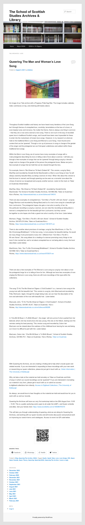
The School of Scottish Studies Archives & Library (27, 15)
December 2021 (14, 477)
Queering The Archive (26, 458)
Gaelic (45, 458)
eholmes (30, 70)
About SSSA (21, 46)
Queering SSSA (39, 460)
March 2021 (13, 498)
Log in (11, 509)
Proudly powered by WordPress (42, 517)
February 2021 (14, 501)
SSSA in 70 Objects (35, 46)
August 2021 (13, 487)
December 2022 (14, 470)
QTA (69, 458)
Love (57, 458)
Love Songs (63, 458)
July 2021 (12, 489)
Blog (16, 458)
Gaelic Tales (51, 458)
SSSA (35, 458)
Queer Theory (23, 460)
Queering (31, 460)
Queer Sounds (13, 460)
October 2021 (13, 482)
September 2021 (14, 484)
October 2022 (13, 473)
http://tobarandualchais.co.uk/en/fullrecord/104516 (38, 194)
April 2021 (12, 496)
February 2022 (14, 475)
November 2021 (14, 480)
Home (12, 46)
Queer (73, 458)
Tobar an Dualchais (60, 337)
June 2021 (12, 491)
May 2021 (12, 494)
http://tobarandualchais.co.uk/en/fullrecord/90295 (32, 307)
